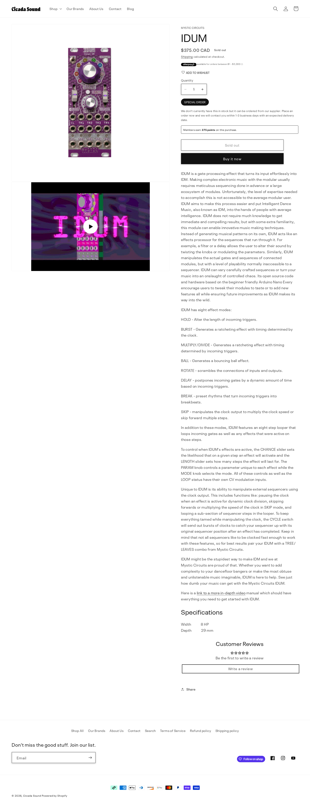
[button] (55, 9)
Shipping (187, 56)
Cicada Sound (32, 795)
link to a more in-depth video (221, 592)
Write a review (240, 668)
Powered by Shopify (54, 795)
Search (150, 730)
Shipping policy (227, 730)
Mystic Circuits (193, 27)
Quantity (187, 80)
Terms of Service (172, 730)
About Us (116, 730)
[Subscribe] (90, 757)
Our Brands (96, 730)
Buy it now (232, 158)
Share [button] (191, 689)
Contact (134, 730)
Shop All (77, 730)
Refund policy (200, 730)
